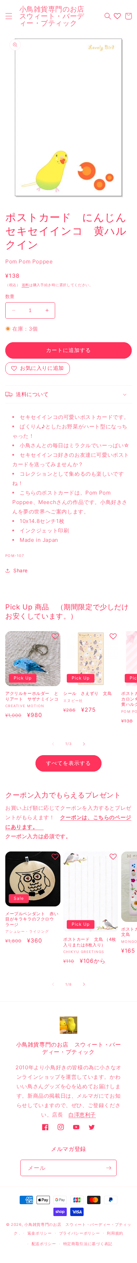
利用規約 (115, 1233)
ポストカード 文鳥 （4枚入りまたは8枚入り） (89, 942)
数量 (10, 296)
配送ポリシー (44, 1243)
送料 (25, 285)
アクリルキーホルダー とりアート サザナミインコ (32, 696)
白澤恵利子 (82, 1114)
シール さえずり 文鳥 (87, 693)
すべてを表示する (68, 763)
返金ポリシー (39, 1233)
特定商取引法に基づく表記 (87, 1243)
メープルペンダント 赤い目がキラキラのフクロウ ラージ (31, 919)
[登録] (108, 1168)
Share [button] (20, 570)
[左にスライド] (53, 744)
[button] (9, 16)
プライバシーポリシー (79, 1233)
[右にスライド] (84, 744)
